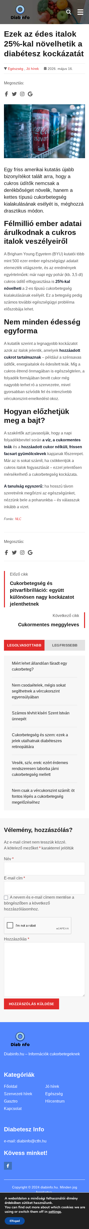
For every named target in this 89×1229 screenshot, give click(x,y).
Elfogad (15, 1221)
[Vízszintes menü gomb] (80, 12)
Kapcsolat (13, 1108)
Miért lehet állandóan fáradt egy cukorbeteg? (39, 666)
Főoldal (10, 1086)
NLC (18, 519)
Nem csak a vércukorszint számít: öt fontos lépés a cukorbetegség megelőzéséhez (43, 796)
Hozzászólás (16, 939)
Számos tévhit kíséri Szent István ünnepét (40, 716)
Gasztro (11, 1101)
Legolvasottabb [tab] (24, 645)
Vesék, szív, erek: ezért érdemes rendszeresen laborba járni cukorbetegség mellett (40, 769)
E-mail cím (14, 878)
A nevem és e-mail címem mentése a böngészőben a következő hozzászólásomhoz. (39, 903)
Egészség (15, 69)
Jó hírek (32, 69)
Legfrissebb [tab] (65, 645)
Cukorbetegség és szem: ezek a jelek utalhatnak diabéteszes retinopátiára (40, 741)
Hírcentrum (55, 1101)
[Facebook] (8, 1166)
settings (54, 1212)
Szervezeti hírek (18, 1094)
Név (9, 859)
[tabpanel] (44, 733)
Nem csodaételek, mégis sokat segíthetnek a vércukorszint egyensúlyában (39, 691)
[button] (68, 12)
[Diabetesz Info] (20, 12)
